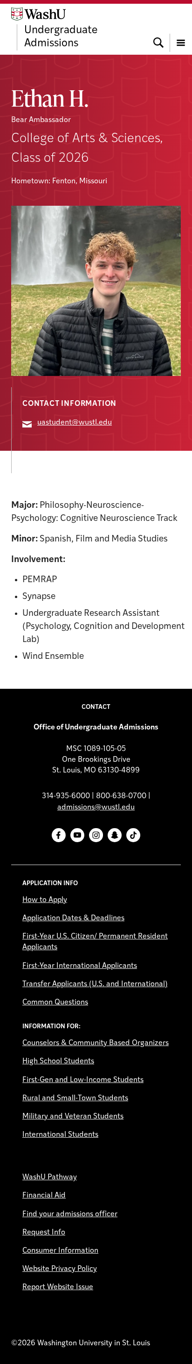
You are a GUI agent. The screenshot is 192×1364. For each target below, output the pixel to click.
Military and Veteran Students (72, 1116)
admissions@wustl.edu (96, 807)
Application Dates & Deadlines (73, 918)
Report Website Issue (57, 1287)
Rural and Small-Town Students (75, 1098)
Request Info (43, 1232)
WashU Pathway (49, 1177)
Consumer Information (60, 1251)
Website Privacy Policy (59, 1269)
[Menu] (181, 29)
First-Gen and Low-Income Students (83, 1080)
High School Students (58, 1061)
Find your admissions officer (69, 1214)
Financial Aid (44, 1195)
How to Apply (44, 900)
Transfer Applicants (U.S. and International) (95, 984)
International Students (60, 1135)
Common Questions (55, 1002)
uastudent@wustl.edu (74, 422)
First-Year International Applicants (79, 966)
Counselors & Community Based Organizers (95, 1043)
